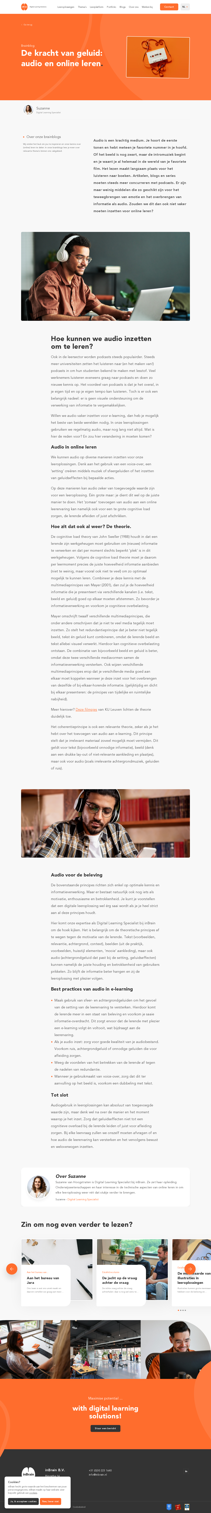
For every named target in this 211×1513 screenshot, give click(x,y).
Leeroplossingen (65, 7)
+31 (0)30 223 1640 (100, 1470)
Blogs (122, 7)
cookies (33, 1493)
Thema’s (82, 7)
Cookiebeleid (79, 1507)
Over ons (133, 7)
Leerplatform (96, 7)
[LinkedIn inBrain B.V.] (186, 1471)
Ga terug (28, 24)
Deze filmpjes (86, 710)
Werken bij (147, 7)
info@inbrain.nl (98, 1474)
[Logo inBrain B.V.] (33, 6)
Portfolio (111, 7)
